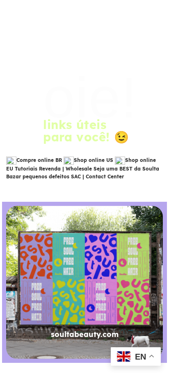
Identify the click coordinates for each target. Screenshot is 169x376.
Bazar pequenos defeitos (37, 176)
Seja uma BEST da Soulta (126, 169)
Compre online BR (39, 160)
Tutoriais (26, 169)
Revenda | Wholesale (65, 169)
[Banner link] (84, 282)
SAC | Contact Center (97, 176)
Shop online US (93, 160)
